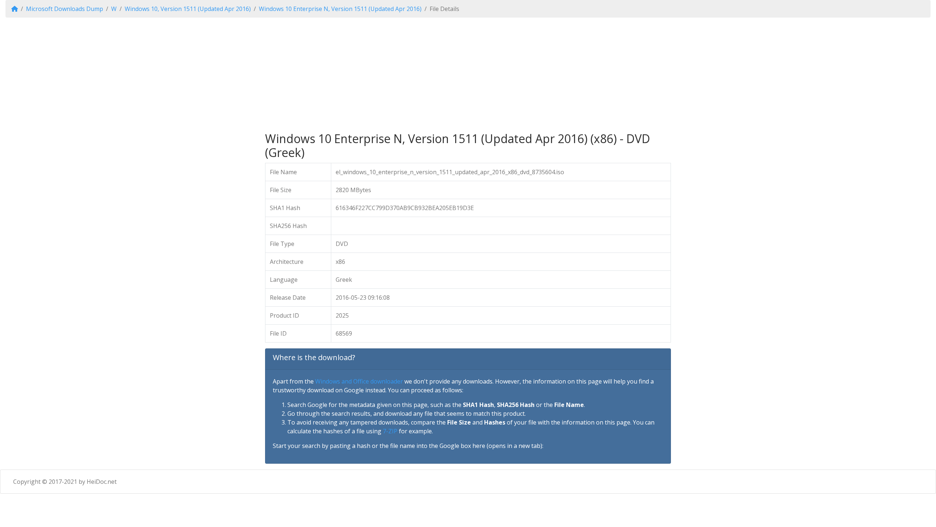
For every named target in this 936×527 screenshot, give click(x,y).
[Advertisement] (468, 74)
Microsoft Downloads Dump (64, 9)
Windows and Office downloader (359, 381)
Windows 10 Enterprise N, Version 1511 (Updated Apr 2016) (340, 9)
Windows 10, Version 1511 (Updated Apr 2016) (188, 9)
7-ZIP (390, 431)
